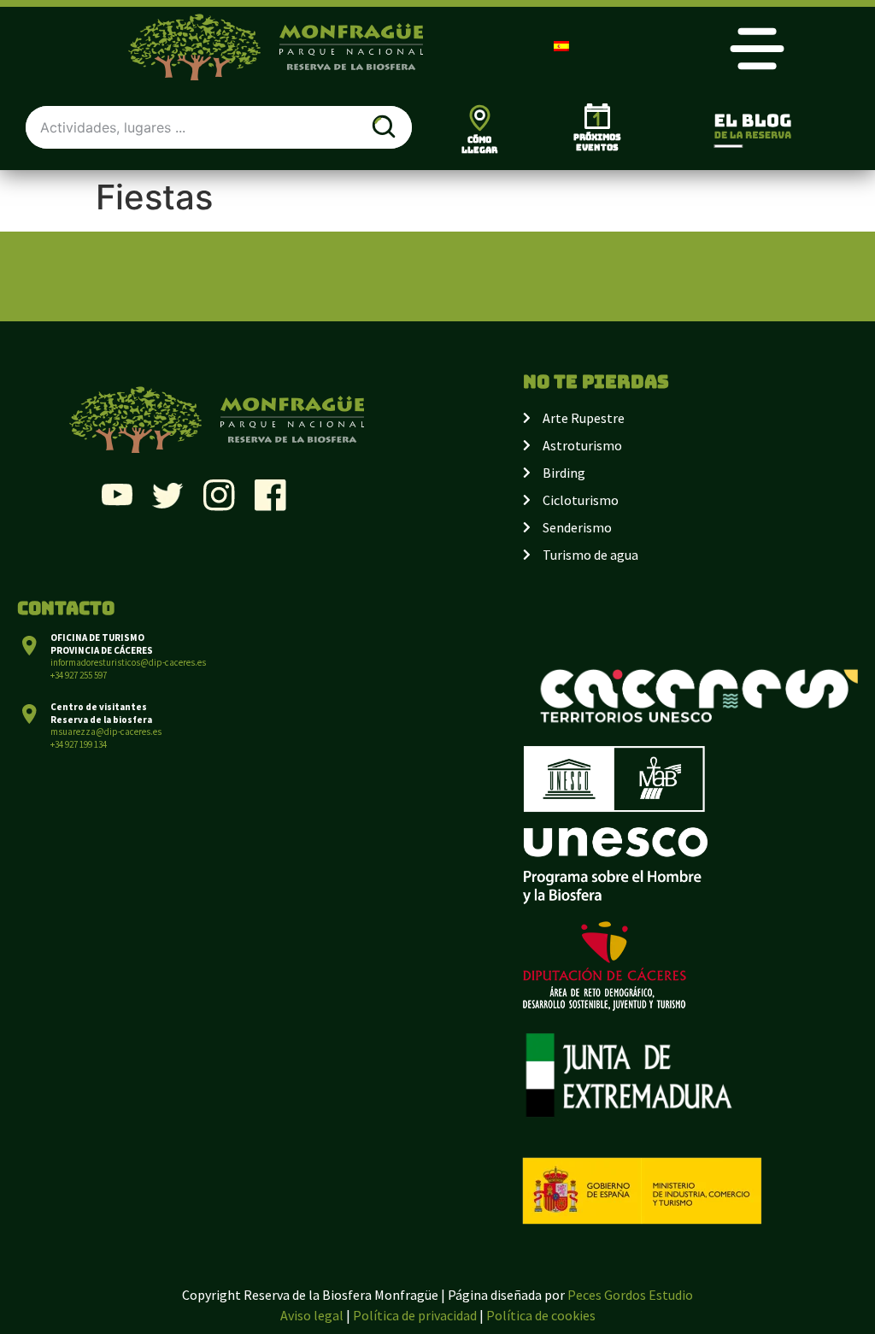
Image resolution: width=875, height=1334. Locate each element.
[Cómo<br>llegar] (480, 117)
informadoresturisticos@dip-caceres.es (128, 662)
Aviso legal (312, 1315)
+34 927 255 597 (78, 675)
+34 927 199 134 (78, 744)
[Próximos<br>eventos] (597, 116)
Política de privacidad (415, 1315)
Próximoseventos (597, 142)
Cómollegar (479, 145)
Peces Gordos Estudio (630, 1294)
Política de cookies (541, 1315)
